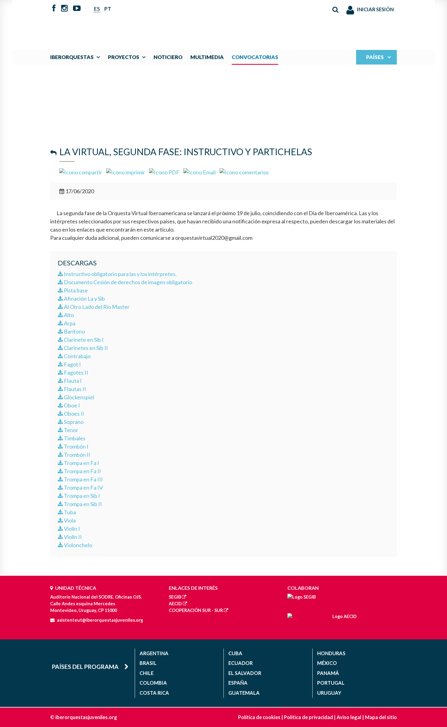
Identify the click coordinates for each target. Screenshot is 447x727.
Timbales (74, 438)
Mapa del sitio (381, 717)
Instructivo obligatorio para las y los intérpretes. (120, 274)
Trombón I (75, 446)
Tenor (70, 430)
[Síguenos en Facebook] (54, 8)
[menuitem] (76, 57)
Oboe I (71, 405)
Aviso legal (349, 717)
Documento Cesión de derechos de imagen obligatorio (127, 282)
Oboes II (73, 413)
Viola (69, 520)
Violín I (71, 528)
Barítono (74, 331)
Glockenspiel (78, 397)
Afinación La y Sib (84, 298)
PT (107, 8)
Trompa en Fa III (83, 479)
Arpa (69, 323)
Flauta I (72, 380)
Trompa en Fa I (81, 463)
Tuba (69, 512)
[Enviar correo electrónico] (199, 171)
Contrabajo (77, 356)
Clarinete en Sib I (83, 339)
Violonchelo (77, 545)
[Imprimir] (125, 171)
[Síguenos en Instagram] (64, 8)
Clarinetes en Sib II (85, 347)
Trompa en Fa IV (83, 487)
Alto (68, 315)
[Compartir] (80, 171)
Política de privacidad (308, 717)
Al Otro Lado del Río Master (96, 306)
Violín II (72, 536)
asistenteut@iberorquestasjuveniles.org (100, 620)
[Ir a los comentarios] (244, 171)
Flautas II (74, 389)
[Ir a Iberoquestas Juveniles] (209, 22)
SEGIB (175, 596)
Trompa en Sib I (81, 495)
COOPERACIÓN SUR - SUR (196, 610)
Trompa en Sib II (82, 504)
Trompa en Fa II (82, 471)
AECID (175, 603)
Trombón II (76, 454)
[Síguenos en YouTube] (77, 8)
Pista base (75, 290)
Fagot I (72, 364)
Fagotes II (75, 372)
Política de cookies (259, 717)
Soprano (73, 421)
